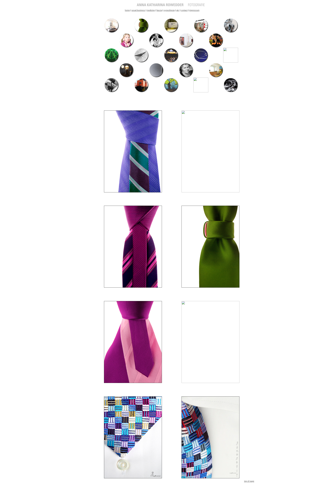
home (127, 10)
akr (177, 10)
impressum (194, 10)
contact (184, 10)
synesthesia (169, 10)
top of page (249, 481)
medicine (151, 10)
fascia (159, 10)
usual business (138, 10)
